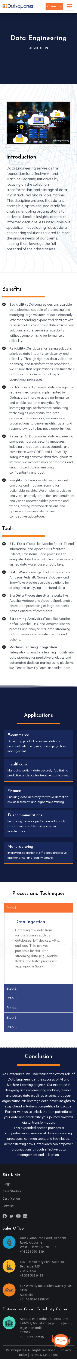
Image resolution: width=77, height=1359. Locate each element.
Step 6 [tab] (11, 1027)
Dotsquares (18, 1350)
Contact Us (54, 6)
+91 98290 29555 (32, 1337)
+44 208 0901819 (32, 1251)
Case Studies (12, 1191)
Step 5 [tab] (11, 1017)
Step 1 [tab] (11, 907)
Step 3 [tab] (11, 998)
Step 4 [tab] (11, 1007)
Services (8, 1205)
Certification (11, 1198)
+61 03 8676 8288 (32, 1299)
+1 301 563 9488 (31, 1275)
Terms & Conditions (44, 1355)
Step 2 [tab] (11, 988)
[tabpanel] (38, 948)
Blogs (6, 1183)
